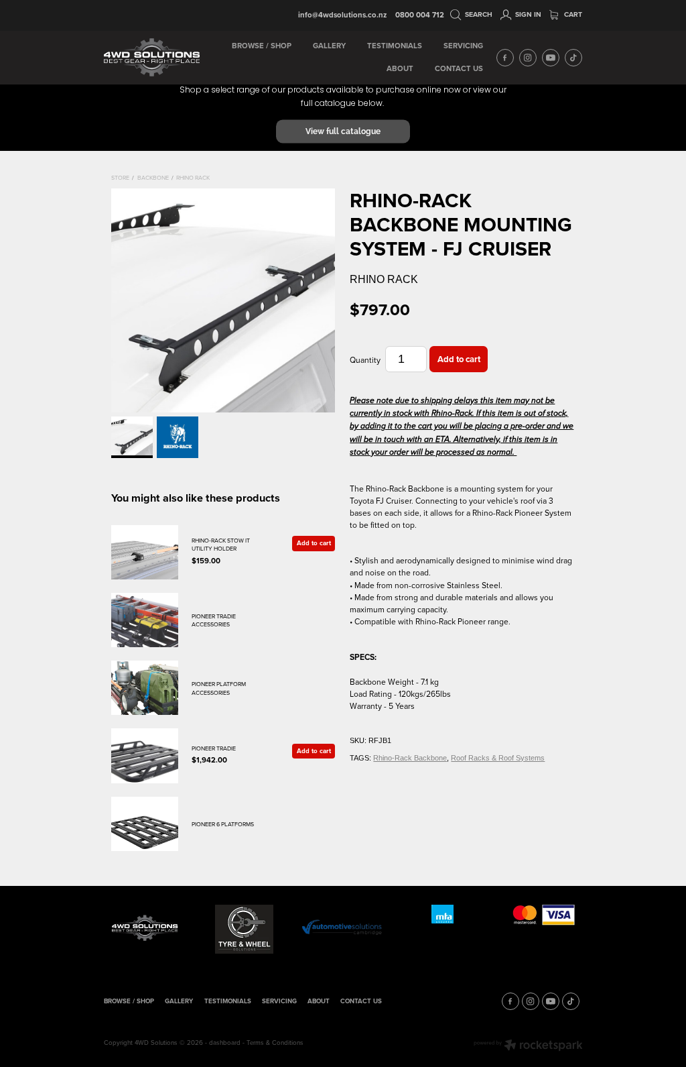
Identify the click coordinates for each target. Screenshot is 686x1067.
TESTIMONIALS (394, 45)
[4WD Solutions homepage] (152, 58)
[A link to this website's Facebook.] (505, 57)
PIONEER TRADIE (214, 748)
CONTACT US (459, 68)
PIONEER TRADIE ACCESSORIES (214, 620)
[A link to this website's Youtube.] (550, 57)
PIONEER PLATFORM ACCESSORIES (219, 687)
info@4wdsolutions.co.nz (342, 14)
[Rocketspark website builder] (528, 1046)
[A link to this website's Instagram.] (528, 57)
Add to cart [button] (458, 359)
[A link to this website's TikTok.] (573, 57)
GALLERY (329, 45)
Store (120, 177)
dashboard (225, 1042)
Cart (572, 14)
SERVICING (463, 45)
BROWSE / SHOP (261, 45)
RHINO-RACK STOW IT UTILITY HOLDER (221, 544)
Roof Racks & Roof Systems (498, 758)
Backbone (153, 177)
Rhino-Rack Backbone (410, 758)
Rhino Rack (193, 177)
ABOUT (400, 68)
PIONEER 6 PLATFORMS (223, 824)
